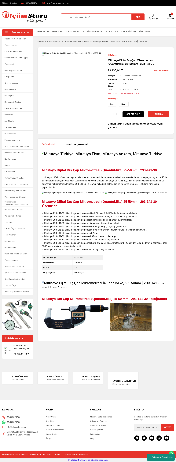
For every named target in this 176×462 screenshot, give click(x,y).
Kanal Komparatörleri (13, 108)
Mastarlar (9, 115)
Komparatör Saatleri (13, 102)
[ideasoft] (73, 460)
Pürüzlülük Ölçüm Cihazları (16, 184)
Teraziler (8, 222)
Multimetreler (10, 134)
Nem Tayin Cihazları (13, 70)
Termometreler (11, 45)
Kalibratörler (10, 171)
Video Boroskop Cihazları (15, 197)
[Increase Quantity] (116, 114)
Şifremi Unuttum (53, 425)
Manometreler (10, 247)
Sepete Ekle (133, 114)
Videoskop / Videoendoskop (17, 292)
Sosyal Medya (72, 31)
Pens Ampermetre (12, 140)
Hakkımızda (43, 31)
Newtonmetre (10, 159)
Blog (92, 438)
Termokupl (9, 64)
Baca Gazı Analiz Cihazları (16, 254)
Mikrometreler (10, 89)
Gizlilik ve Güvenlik (92, 31)
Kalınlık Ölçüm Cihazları (15, 228)
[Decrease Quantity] (109, 114)
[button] (29, 39)
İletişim (49, 438)
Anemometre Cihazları (14, 266)
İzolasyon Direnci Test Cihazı (17, 146)
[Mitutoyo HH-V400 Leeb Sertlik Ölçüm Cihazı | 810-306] (8, 350)
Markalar (57, 31)
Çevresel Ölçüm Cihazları (15, 273)
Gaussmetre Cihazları (14, 209)
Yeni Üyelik (51, 417)
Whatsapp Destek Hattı (162, 457)
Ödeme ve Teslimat (98, 421)
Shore (7, 165)
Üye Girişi (50, 421)
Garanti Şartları (96, 430)
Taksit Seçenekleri (77, 144)
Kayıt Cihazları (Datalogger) (16, 58)
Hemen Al (159, 114)
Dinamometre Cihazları (14, 152)
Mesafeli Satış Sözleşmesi (101, 417)
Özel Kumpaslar (11, 83)
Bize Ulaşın (144, 31)
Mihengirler (9, 96)
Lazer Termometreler (14, 51)
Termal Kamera (11, 260)
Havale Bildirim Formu (55, 430)
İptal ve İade (112, 31)
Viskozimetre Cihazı (13, 216)
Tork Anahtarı (10, 235)
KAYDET (167, 427)
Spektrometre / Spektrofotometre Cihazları (16, 203)
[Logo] (24, 17)
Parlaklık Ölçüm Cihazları (15, 190)
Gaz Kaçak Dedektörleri (15, 279)
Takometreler (10, 127)
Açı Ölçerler (10, 121)
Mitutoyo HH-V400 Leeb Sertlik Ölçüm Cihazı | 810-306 (21, 347)
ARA (138, 17)
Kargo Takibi (51, 434)
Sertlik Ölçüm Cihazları (14, 178)
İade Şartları (95, 434)
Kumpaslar (9, 77)
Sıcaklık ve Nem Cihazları (15, 39)
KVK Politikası (128, 31)
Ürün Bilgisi (48, 144)
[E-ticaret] (88, 460)
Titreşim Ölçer (11, 285)
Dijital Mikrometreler (132, 76)
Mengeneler (10, 241)
